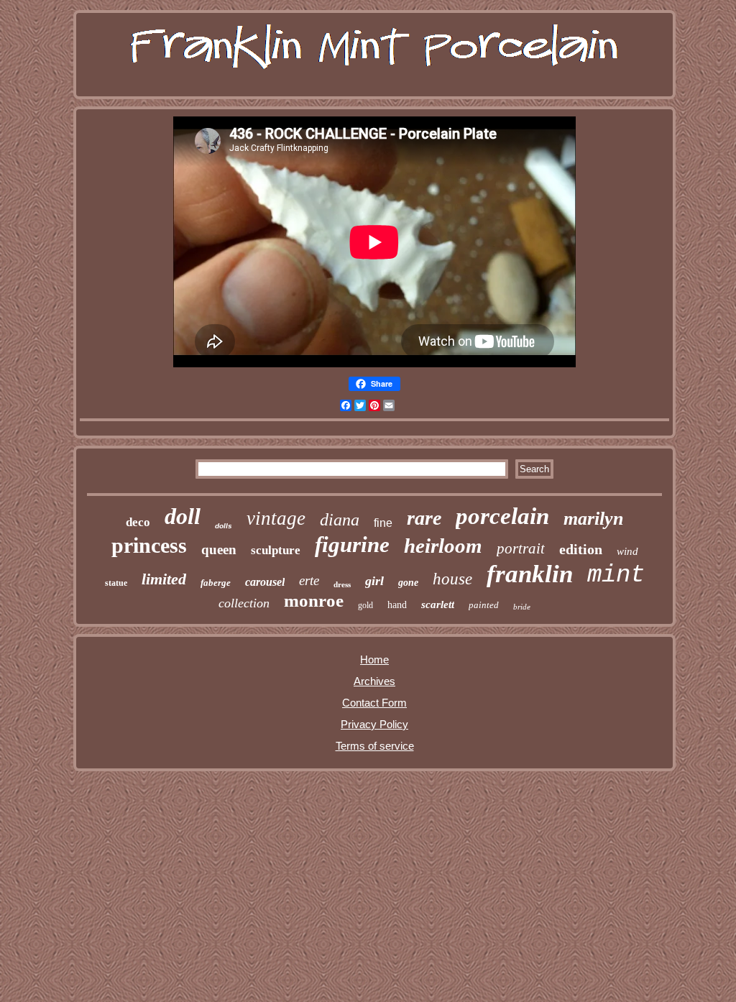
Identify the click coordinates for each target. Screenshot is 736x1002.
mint (616, 575)
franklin (530, 574)
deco (138, 522)
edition (580, 549)
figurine (352, 544)
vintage (276, 518)
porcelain (502, 516)
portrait (521, 548)
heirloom (443, 545)
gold (365, 605)
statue (116, 583)
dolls (223, 526)
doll (183, 516)
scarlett (437, 604)
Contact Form (374, 703)
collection (244, 603)
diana (339, 519)
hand (397, 604)
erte (309, 580)
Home (374, 659)
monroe (314, 600)
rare (424, 518)
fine (383, 523)
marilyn (593, 518)
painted (484, 604)
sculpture (275, 550)
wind (627, 551)
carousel (265, 582)
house (452, 579)
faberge (216, 582)
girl (374, 581)
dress (342, 584)
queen (218, 549)
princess (149, 545)
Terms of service (375, 746)
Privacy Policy (374, 724)
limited (164, 579)
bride (521, 606)
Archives (374, 681)
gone (408, 582)
